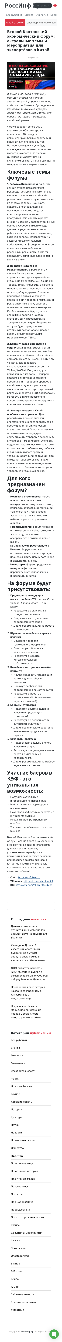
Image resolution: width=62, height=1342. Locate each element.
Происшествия (20, 1209)
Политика (17, 1155)
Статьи (15, 1240)
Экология (42, 14)
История (16, 1109)
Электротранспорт (23, 1070)
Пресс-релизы (20, 1186)
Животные (17, 1309)
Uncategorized (20, 1255)
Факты (15, 1078)
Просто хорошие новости (27, 1217)
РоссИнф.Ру (22, 5)
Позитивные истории (24, 1171)
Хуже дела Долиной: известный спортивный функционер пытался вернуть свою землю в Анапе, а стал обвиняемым (28, 953)
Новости (16, 1132)
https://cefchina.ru (29, 877)
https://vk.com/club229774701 (33, 885)
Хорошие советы (21, 1101)
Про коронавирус (22, 1201)
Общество (17, 1147)
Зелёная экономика (23, 1302)
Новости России (21, 1086)
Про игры (17, 1194)
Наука (15, 1124)
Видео (15, 1279)
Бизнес (28, 14)
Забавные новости (22, 1294)
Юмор (15, 1286)
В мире (15, 1094)
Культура (16, 1117)
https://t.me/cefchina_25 (38, 881)
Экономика (18, 1063)
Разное (15, 1225)
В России (17, 1271)
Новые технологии (23, 1140)
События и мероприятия (26, 1232)
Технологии (18, 1248)
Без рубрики (14, 14)
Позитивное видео (22, 1163)
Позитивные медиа (23, 1178)
